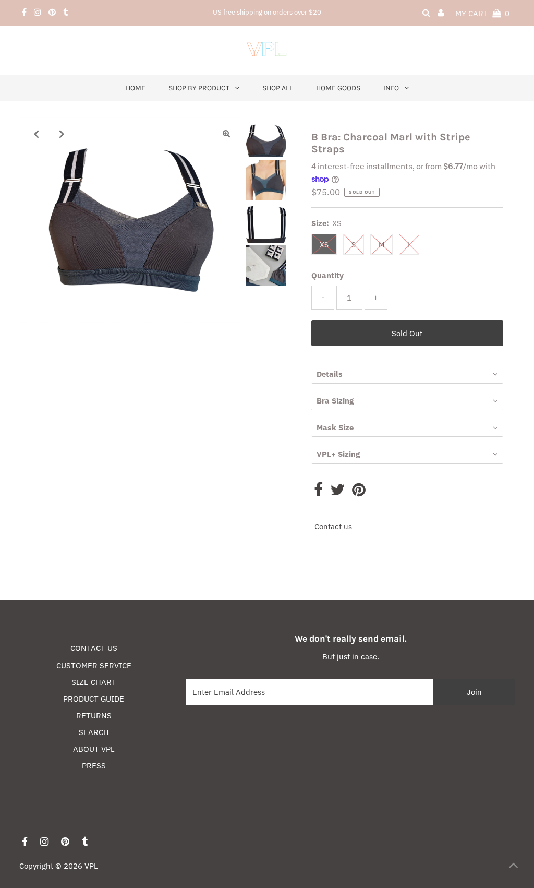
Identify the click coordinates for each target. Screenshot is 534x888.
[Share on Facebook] (318, 493)
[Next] (61, 133)
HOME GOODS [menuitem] (338, 88)
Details (330, 374)
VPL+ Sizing (338, 454)
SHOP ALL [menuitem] (277, 88)
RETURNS (94, 715)
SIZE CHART (93, 682)
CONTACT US (93, 648)
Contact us (333, 526)
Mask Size (335, 427)
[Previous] (36, 133)
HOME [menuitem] (135, 88)
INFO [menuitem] (391, 88)
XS (324, 245)
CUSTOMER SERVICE (93, 665)
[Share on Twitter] (337, 493)
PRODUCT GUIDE (93, 699)
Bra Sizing (335, 401)
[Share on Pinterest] (359, 493)
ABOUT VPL (94, 749)
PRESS (94, 766)
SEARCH (94, 732)
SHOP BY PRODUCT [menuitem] (198, 88)
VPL (91, 866)
